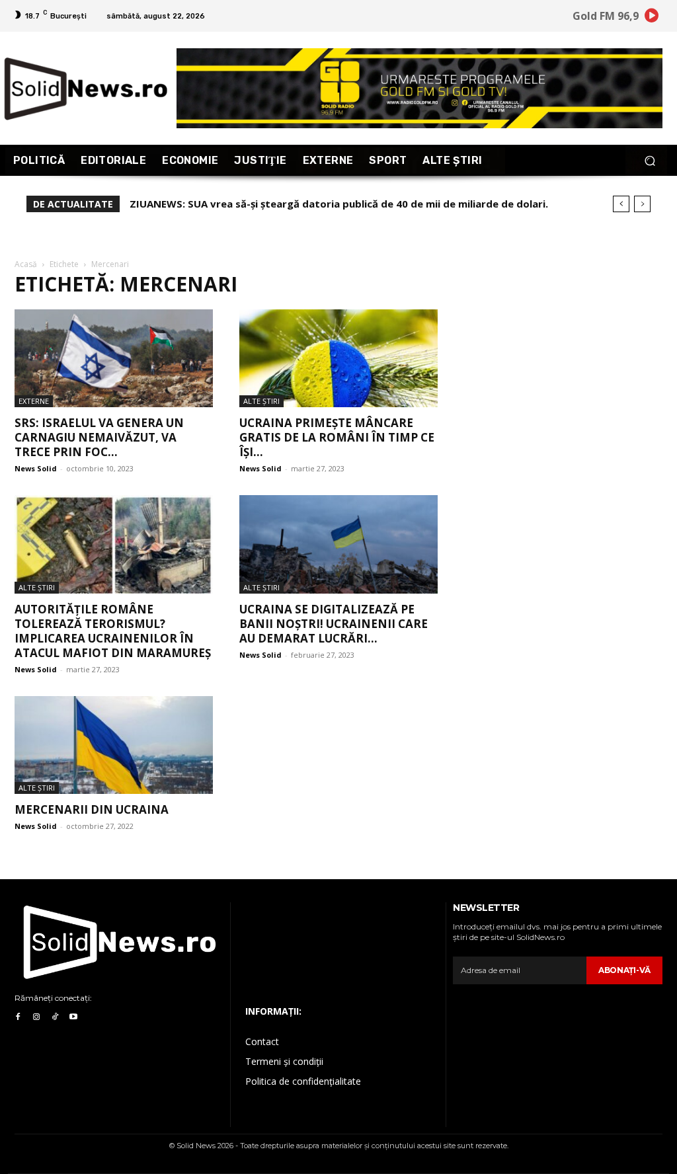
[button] (649, 160)
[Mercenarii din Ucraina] (114, 745)
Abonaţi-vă (624, 970)
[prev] (621, 204)
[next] (642, 204)
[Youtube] (73, 1017)
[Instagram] (36, 1017)
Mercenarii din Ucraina (92, 809)
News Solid (36, 468)
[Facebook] (18, 1017)
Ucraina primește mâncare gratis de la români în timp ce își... (336, 437)
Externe (34, 401)
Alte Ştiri (261, 401)
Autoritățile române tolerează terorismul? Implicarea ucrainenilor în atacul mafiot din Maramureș (113, 631)
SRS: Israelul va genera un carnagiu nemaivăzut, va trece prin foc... (99, 437)
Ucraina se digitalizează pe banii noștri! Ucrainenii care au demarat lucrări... (333, 624)
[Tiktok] (55, 1017)
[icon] (652, 17)
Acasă (26, 264)
